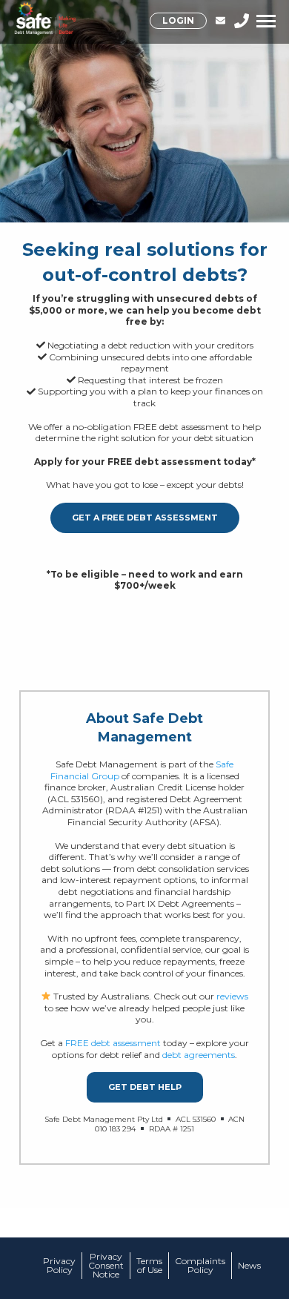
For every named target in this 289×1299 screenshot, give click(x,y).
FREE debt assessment (113, 1042)
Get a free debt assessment (145, 517)
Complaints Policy (200, 1266)
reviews (232, 996)
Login (178, 20)
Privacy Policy (59, 1266)
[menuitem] (182, 21)
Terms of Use (149, 1266)
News (249, 1265)
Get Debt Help (145, 1087)
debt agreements (198, 1054)
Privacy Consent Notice (106, 1265)
